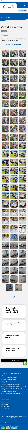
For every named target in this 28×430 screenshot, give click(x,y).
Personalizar (13, 428)
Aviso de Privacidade (14, 420)
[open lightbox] (5, 53)
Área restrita (23, 10)
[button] (25, 5)
